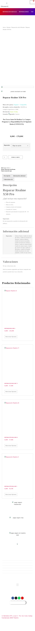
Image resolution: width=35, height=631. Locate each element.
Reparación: (7, 145)
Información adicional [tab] (19, 176)
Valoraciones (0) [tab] (8, 179)
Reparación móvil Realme (18, 27)
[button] (17, 584)
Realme (9, 27)
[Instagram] (2, 164)
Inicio (4, 27)
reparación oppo (8, 170)
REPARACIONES (24, 12)
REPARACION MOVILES (10, 12)
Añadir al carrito (15, 157)
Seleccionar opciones (10, 336)
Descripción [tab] (7, 176)
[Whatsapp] (19, 598)
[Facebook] (6, 164)
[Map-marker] (22, 598)
